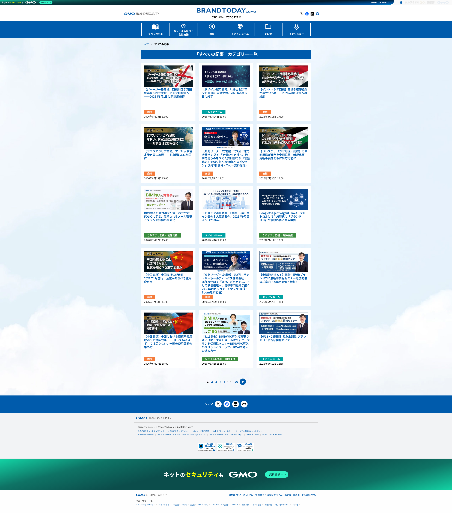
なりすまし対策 (252, 434)
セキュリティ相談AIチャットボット (248, 431)
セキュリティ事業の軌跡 (272, 434)
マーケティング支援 (220, 505)
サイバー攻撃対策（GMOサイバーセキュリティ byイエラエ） (181, 434)
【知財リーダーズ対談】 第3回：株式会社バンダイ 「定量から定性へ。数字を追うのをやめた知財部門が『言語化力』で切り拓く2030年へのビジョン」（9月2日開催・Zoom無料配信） (226, 158)
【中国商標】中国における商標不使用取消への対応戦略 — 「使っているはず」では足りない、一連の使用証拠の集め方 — (168, 342)
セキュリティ (203, 505)
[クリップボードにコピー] (244, 404)
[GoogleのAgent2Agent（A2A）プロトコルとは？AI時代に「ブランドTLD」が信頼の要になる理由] (283, 199)
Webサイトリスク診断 (221, 431)
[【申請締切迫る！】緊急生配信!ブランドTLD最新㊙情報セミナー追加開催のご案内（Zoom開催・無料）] (283, 261)
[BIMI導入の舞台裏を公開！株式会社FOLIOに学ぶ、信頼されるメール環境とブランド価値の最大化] (168, 199)
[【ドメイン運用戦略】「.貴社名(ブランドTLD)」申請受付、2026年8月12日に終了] (226, 76)
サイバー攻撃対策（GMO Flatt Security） (226, 434)
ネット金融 (256, 505)
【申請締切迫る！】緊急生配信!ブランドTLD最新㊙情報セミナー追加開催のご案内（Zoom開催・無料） (283, 278)
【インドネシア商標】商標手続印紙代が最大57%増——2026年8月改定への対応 (283, 93)
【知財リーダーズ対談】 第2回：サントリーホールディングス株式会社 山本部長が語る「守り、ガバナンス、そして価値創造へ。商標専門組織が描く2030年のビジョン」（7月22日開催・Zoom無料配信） (226, 283)
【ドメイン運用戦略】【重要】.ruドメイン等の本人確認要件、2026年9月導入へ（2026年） (225, 216)
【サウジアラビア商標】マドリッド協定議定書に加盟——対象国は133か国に (168, 154)
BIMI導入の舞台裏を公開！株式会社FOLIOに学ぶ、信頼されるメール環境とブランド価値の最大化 (168, 216)
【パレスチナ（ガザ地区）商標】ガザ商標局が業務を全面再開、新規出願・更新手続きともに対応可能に (283, 154)
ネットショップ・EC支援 (169, 505)
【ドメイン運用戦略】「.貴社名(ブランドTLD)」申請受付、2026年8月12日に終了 (225, 93)
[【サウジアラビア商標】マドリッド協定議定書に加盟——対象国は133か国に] (168, 138)
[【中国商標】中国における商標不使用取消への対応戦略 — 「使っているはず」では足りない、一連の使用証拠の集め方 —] (168, 323)
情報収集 (245, 505)
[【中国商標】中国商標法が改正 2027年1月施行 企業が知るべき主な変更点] (168, 261)
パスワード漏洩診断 (201, 431)
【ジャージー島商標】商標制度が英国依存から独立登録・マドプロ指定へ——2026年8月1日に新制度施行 (168, 93)
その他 (295, 505)
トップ (145, 44)
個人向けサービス (282, 505)
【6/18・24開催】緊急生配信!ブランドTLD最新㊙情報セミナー (282, 338)
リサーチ (234, 505)
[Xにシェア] (218, 404)
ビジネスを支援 (188, 505)
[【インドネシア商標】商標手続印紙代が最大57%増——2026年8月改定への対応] (283, 76)
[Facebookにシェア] (227, 404)
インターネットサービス (145, 505)
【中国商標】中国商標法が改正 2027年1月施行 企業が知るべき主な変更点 (168, 278)
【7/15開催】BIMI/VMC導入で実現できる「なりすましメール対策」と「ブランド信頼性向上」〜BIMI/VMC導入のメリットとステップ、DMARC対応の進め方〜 (226, 343)
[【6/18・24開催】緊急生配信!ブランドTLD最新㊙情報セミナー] (283, 323)
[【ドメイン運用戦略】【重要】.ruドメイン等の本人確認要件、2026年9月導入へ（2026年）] (226, 199)
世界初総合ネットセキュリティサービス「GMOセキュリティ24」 (163, 431)
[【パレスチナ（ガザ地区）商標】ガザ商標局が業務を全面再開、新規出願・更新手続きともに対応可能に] (283, 138)
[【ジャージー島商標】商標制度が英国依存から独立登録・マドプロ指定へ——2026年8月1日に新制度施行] (168, 76)
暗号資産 (268, 505)
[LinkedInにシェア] (235, 404)
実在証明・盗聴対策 (146, 434)
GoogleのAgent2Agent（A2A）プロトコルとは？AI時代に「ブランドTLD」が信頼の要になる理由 (282, 216)
